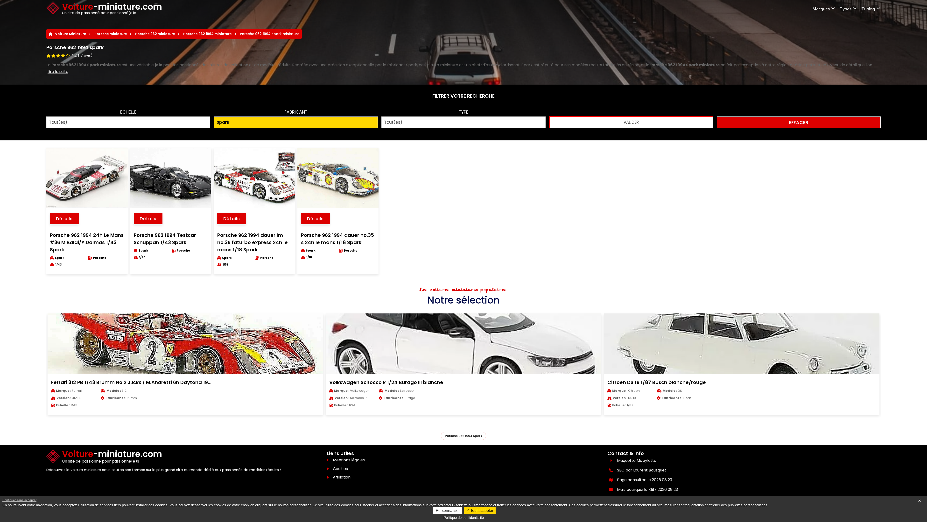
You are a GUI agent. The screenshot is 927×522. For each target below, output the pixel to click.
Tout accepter (481, 510)
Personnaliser (448, 510)
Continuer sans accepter (19, 500)
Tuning (868, 8)
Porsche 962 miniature (155, 33)
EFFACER (798, 122)
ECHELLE (128, 112)
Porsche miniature (110, 33)
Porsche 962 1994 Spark (463, 436)
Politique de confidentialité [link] (463, 517)
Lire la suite (58, 71)
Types (845, 8)
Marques (821, 8)
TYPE (463, 112)
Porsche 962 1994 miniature (207, 33)
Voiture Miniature (70, 33)
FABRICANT (296, 112)
